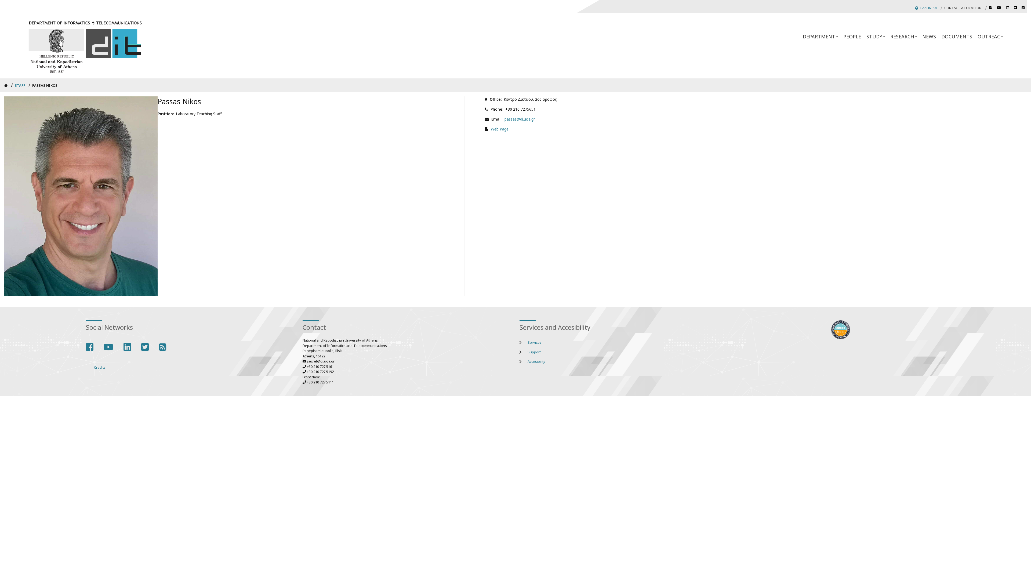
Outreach (991, 36)
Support (534, 352)
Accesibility (536, 361)
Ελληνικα (928, 7)
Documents (956, 36)
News (929, 36)
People (852, 36)
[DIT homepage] (84, 45)
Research (904, 38)
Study (876, 38)
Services (535, 342)
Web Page (500, 129)
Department (821, 38)
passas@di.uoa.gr (519, 119)
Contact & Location (963, 7)
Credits (100, 367)
